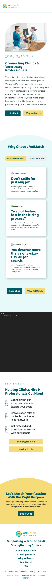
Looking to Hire (26, 449)
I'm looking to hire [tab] (36, 158)
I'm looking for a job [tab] (15, 158)
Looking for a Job (26, 441)
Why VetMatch (33, 113)
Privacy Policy (13, 576)
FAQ (26, 566)
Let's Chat (13, 113)
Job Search (26, 562)
